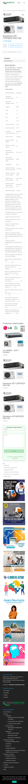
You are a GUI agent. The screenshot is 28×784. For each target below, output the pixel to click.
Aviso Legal (6, 690)
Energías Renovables (9, 739)
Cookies (5, 695)
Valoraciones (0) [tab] (8, 60)
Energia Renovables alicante (12, 741)
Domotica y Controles (9, 754)
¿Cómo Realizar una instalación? (15, 721)
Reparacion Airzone (12, 735)
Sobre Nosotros (7, 712)
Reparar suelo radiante (13, 733)
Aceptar (14, 781)
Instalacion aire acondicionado (11, 472)
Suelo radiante (7, 476)
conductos (8, 10)
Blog (4, 463)
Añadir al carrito (15, 46)
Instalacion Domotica (11, 758)
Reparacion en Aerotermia (14, 737)
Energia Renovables (8, 469)
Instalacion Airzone (10, 756)
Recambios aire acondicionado (11, 474)
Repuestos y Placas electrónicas (11, 762)
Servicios (6, 714)
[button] (23, 14)
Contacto (6, 697)
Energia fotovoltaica (10, 748)
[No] (26, 779)
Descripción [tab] (7, 58)
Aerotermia (6, 465)
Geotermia (8, 746)
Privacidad (6, 692)
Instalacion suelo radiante (14, 723)
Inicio (4, 10)
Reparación (8, 731)
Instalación (8, 715)
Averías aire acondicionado (10, 467)
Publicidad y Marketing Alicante (16, 684)
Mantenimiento (9, 725)
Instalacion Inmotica (11, 760)
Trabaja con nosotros (9, 767)
